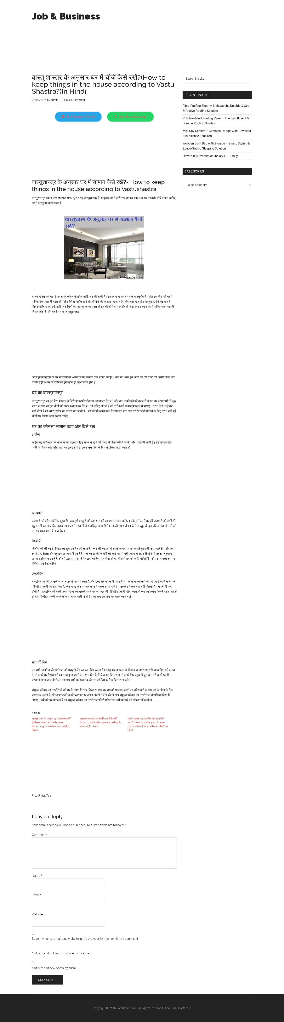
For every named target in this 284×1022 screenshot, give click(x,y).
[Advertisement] (181, 33)
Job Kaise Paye (126, 1008)
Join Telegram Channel (80, 116)
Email (36, 895)
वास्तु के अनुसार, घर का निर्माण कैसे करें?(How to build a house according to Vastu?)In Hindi (101, 722)
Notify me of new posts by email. (54, 968)
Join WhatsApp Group (132, 116)
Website (37, 914)
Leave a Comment (74, 99)
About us (170, 1008)
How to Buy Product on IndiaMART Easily (210, 156)
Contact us (184, 1008)
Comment (40, 835)
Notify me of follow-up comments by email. (61, 953)
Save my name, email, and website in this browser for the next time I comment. (85, 938)
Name (37, 876)
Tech (49, 795)
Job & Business (66, 16)
